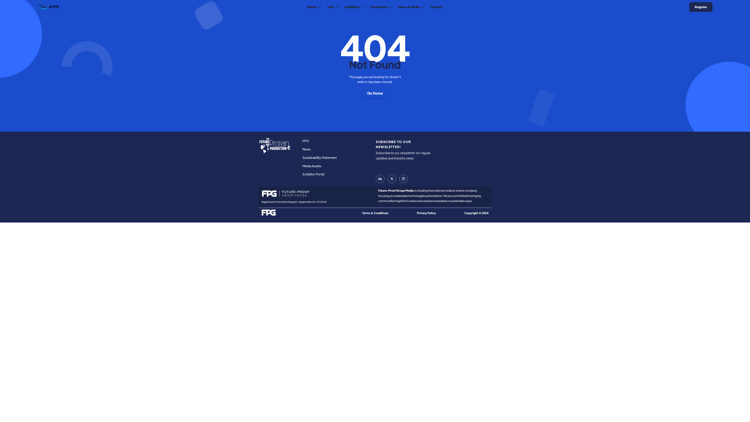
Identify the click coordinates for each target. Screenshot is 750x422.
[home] (48, 7)
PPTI (306, 141)
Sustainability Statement (320, 158)
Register (701, 7)
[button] (314, 7)
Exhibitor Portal (313, 174)
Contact (437, 7)
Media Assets (312, 166)
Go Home (375, 93)
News (307, 149)
